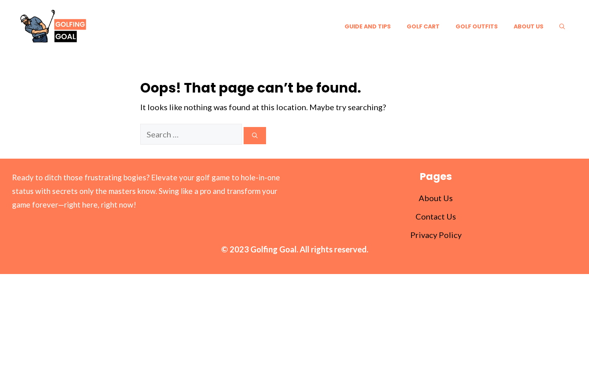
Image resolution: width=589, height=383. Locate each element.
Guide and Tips (368, 26)
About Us (528, 26)
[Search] (255, 135)
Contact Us (436, 216)
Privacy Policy (436, 235)
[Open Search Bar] (562, 26)
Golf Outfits (477, 26)
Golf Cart (423, 26)
